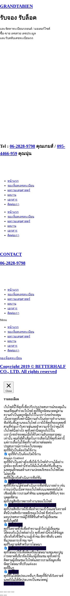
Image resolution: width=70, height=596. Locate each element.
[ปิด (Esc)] (12, 591)
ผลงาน (11, 194)
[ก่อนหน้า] (1, 595)
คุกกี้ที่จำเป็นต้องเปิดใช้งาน (24, 454)
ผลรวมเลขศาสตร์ (18, 190)
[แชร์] (8, 591)
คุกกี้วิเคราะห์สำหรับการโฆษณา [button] (23, 544)
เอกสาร (12, 199)
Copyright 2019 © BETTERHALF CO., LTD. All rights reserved (33, 369)
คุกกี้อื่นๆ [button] (9, 568)
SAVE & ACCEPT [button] (14, 584)
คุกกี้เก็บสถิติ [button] (11, 521)
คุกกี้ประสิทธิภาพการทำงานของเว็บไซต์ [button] (28, 501)
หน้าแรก (13, 180)
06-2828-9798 (22, 146)
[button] (35, 320)
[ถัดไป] (5, 595)
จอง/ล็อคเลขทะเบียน (20, 185)
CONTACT (11, 254)
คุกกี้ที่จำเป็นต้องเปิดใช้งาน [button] (20, 450)
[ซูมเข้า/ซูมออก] (1, 591)
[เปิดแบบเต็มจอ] (5, 591)
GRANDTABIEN (16, 6)
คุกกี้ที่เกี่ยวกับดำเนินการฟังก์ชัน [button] (22, 478)
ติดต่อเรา (13, 204)
